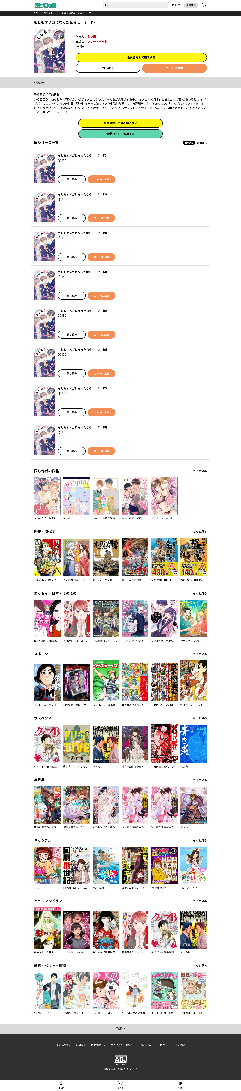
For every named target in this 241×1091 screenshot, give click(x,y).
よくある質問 (63, 1045)
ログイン (176, 5)
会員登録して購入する (141, 57)
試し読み (108, 68)
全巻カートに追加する (120, 134)
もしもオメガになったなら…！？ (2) (82, 194)
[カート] (204, 5)
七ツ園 (92, 36)
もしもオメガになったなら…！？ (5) (82, 311)
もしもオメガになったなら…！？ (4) (82, 272)
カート (120, 1087)
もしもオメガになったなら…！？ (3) (82, 233)
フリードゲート (97, 41)
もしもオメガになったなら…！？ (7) (82, 388)
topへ (120, 1028)
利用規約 (81, 1045)
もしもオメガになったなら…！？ (74, 13)
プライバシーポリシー (123, 1045)
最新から (202, 142)
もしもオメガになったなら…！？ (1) (82, 155)
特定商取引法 (98, 1045)
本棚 (180, 1087)
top (36, 13)
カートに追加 (174, 68)
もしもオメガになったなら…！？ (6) (82, 349)
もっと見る (200, 471)
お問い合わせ (147, 1045)
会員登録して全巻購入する (120, 123)
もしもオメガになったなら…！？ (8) (82, 427)
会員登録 (191, 5)
